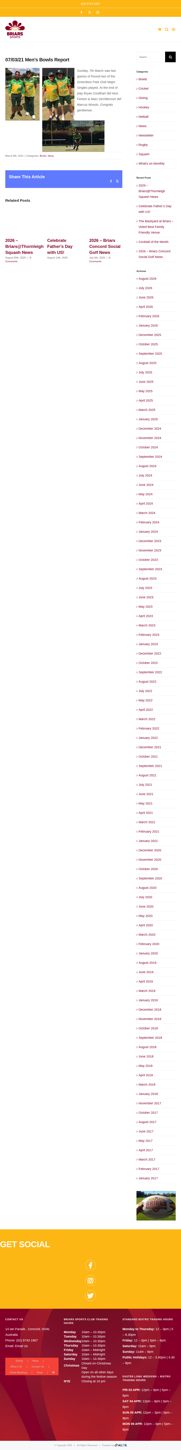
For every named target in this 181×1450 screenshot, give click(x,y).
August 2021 (147, 775)
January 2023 (148, 644)
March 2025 (147, 410)
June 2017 (146, 1131)
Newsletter (146, 135)
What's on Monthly (152, 163)
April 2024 (146, 503)
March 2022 (147, 719)
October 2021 (148, 756)
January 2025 (148, 419)
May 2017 (146, 1141)
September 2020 (150, 878)
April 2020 (146, 925)
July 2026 (145, 288)
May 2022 (146, 700)
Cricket (143, 88)
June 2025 (146, 381)
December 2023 (150, 541)
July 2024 (145, 475)
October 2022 (148, 663)
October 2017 (148, 1112)
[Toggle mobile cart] (159, 29)
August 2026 (147, 278)
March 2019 (147, 991)
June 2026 (146, 297)
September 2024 (150, 456)
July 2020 (145, 897)
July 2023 (145, 588)
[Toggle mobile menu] (174, 29)
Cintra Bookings (18, 1372)
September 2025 (150, 353)
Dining (143, 98)
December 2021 (150, 747)
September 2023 (150, 569)
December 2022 (150, 653)
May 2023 (146, 606)
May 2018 (146, 1066)
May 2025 (146, 391)
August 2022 (147, 681)
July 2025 (145, 372)
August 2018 (147, 1047)
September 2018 (150, 1037)
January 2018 (148, 1094)
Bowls (43, 155)
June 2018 (146, 1056)
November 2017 (150, 1103)
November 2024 (150, 438)
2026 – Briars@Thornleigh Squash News (24, 246)
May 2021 (146, 803)
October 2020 (148, 869)
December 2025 (150, 335)
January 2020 (148, 953)
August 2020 (147, 888)
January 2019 (148, 1000)
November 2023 (150, 550)
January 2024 (148, 531)
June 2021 (146, 794)
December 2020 (150, 850)
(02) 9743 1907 (90, 3)
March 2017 (147, 1159)
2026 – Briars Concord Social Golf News (105, 246)
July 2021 (145, 784)
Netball (143, 116)
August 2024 (147, 466)
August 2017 (147, 1122)
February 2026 (149, 316)
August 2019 (147, 962)
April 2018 (146, 1075)
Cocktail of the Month (153, 242)
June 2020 (146, 906)
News (51, 155)
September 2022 (150, 672)
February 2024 (149, 522)
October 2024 (148, 447)
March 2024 (147, 513)
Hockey (144, 107)
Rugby (143, 145)
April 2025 (146, 400)
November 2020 (150, 859)
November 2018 (150, 1019)
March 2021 (147, 822)
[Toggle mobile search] (166, 29)
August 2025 (147, 363)
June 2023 (146, 597)
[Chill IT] (121, 1445)
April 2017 (146, 1150)
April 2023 (146, 616)
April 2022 (146, 709)
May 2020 (146, 916)
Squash (144, 154)
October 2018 (148, 1028)
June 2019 (146, 972)
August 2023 (147, 578)
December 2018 (150, 1009)
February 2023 (149, 635)
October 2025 (148, 344)
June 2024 (146, 485)
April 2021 (146, 813)
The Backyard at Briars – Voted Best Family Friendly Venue (156, 226)
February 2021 (149, 831)
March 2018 (147, 1084)
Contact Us (38, 1366)
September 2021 (150, 766)
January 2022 (148, 738)
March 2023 (147, 625)
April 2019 (146, 981)
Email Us (21, 1346)
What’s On (16, 1366)
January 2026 (148, 325)
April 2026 (146, 307)
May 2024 (146, 494)
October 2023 (148, 560)
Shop (40, 1372)
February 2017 (149, 1169)
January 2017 (148, 1178)
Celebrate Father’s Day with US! (59, 246)
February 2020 (149, 944)
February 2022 (149, 728)
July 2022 (145, 691)
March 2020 (147, 934)
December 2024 (150, 428)
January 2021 (148, 841)
